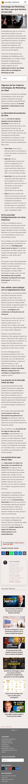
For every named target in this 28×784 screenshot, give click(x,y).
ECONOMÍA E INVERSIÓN (8, 739)
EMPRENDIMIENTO (7, 741)
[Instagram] (6, 768)
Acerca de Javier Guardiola (9, 775)
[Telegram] (20, 553)
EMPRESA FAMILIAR (7, 743)
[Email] (24, 553)
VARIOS (4, 752)
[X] (7, 553)
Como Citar (5, 777)
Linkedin (11, 582)
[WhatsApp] (12, 553)
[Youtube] (10, 768)
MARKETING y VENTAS (8, 748)
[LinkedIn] (16, 553)
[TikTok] (13, 768)
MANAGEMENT (6, 746)
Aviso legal (4, 781)
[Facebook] (3, 553)
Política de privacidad (7, 779)
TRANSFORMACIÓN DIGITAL (9, 750)
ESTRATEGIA (5, 744)
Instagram (18, 582)
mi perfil (16, 576)
